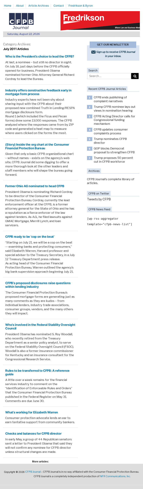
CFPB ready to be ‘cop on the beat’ (29, 236)
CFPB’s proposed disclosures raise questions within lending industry (37, 284)
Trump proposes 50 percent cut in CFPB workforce (113, 159)
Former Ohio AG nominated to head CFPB (34, 186)
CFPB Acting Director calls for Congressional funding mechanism (114, 120)
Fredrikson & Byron (81, 5)
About (20, 5)
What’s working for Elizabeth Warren (31, 412)
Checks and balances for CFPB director (33, 433)
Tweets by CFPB (99, 199)
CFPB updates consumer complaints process (111, 131)
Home (7, 5)
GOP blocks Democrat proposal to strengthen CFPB (114, 150)
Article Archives (38, 5)
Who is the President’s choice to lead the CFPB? (39, 56)
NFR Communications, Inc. (115, 476)
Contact (59, 5)
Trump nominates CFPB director (110, 140)
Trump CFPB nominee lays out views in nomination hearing (115, 108)
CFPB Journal (33, 471)
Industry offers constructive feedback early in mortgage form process (38, 92)
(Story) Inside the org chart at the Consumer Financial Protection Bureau (37, 146)
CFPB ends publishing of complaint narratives (110, 99)
